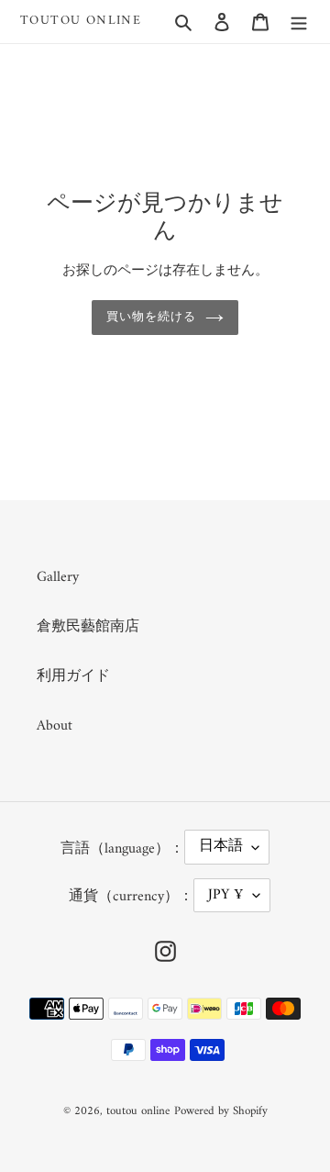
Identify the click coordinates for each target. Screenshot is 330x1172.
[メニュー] (299, 21)
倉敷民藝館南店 (88, 627)
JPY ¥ (226, 895)
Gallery (58, 577)
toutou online (80, 21)
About (54, 726)
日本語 (221, 846)
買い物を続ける (151, 317)
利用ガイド (73, 676)
